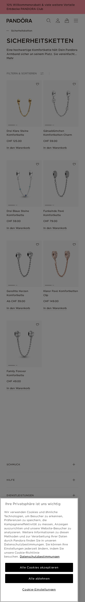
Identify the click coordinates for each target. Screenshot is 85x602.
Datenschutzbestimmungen (40, 556)
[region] (39, 550)
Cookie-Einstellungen (39, 589)
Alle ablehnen (39, 578)
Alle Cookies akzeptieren (39, 567)
